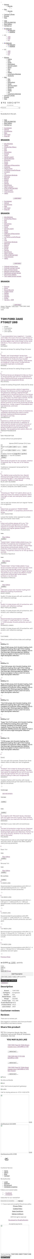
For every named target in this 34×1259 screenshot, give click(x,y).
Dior (9, 69)
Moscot (6, 178)
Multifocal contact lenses (12, 273)
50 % (7, 793)
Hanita (6, 295)
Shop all (19, 1034)
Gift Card (7, 134)
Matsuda (7, 177)
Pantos (6, 183)
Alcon (6, 288)
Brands (10, 6)
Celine (10, 59)
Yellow (8, 537)
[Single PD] (17, 454)
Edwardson (11, 64)
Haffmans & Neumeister (12, 165)
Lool (5, 240)
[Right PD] (4, 455)
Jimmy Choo (8, 168)
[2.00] (15, 447)
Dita (9, 61)
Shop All (7, 136)
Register (7, 1183)
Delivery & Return (17, 1214)
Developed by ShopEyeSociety (18, 1220)
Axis (29, 443)
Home (2, 306)
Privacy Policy (17, 1206)
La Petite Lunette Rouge (12, 170)
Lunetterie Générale (14, 74)
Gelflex (6, 293)
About (6, 1172)
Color (2, 966)
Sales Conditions (17, 1211)
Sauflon (6, 296)
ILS (9, 40)
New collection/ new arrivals (13, 1033)
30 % (3, 793)
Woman (6, 4)
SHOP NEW (17, 198)
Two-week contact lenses (12, 276)
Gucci (9, 67)
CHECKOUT (4, 982)
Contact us (8, 26)
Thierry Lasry (8, 190)
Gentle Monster (9, 159)
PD (7, 453)
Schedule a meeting (10, 1187)
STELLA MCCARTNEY (11, 188)
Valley (6, 193)
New (5, 18)
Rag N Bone (8, 185)
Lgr (9, 71)
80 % (10, 793)
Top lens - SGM (9, 300)
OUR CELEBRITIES (10, 22)
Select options (5, 1257)
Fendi (9, 62)
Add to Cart (12, 1051)
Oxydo (6, 182)
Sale (5, 21)
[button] (4, 957)
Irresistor (7, 167)
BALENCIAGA (8, 144)
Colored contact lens (11, 266)
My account (8, 1185)
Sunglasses (8, 128)
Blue (3, 537)
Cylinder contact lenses (12, 268)
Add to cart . (8, 981)
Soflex (6, 298)
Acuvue (6, 286)
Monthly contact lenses (12, 271)
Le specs (7, 172)
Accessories (8, 131)
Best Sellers (8, 24)
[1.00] (10, 447)
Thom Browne (8, 192)
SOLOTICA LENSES (10, 275)
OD (4, 446)
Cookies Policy (17, 1209)
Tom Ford (15, 306)
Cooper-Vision (8, 291)
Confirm (3, 457)
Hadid (10, 72)
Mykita (6, 180)
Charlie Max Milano (10, 147)
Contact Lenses (9, 14)
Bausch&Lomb (9, 290)
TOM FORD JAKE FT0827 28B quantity (13, 977)
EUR (9, 38)
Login (6, 1182)
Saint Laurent (8, 187)
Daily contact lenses (11, 270)
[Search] (19, 108)
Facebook (8, 1193)
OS (4, 449)
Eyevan (6, 154)
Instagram (8, 1194)
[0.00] (25, 447)
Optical (6, 129)
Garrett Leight (12, 66)
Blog (5, 1174)
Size (2, 969)
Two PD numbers (15, 455)
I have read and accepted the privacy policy (17, 1204)
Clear (9, 971)
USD (9, 37)
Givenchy (11, 76)
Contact (7, 1176)
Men (5, 9)
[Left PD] (24, 454)
